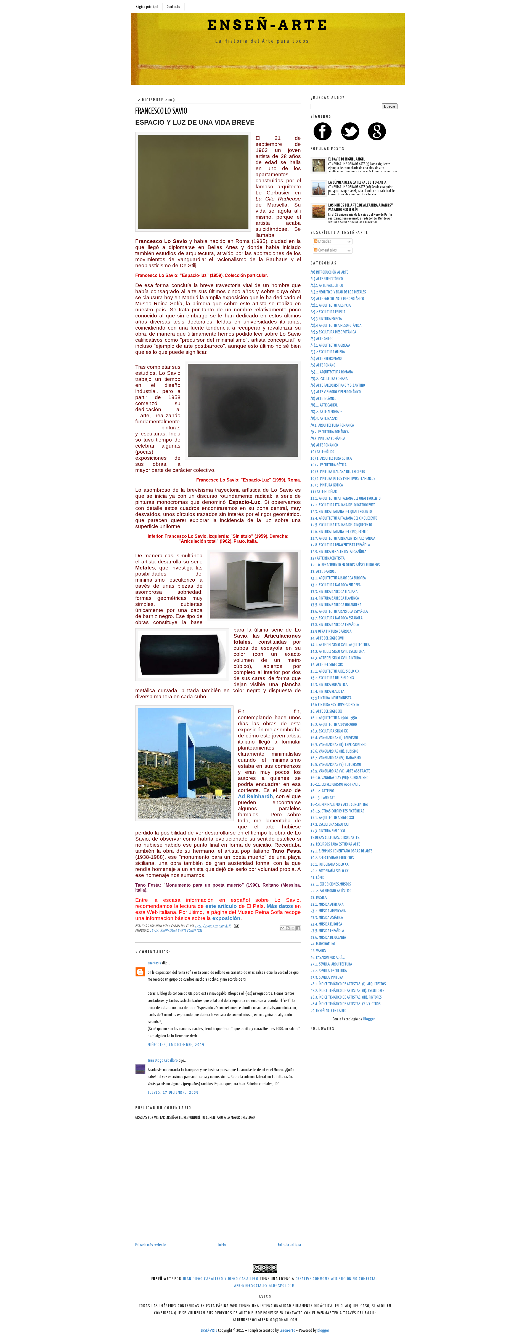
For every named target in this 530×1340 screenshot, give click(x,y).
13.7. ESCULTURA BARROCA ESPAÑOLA (336, 618)
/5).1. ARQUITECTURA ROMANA (332, 372)
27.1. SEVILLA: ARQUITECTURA (331, 964)
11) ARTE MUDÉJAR (324, 492)
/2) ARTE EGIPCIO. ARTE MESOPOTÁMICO (337, 299)
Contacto (173, 7)
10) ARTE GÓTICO (322, 452)
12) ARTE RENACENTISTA (327, 558)
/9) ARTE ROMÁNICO (324, 445)
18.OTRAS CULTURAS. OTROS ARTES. (335, 838)
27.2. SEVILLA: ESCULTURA (329, 971)
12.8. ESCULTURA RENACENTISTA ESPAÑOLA (340, 545)
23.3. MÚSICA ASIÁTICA (327, 918)
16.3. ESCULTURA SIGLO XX (329, 731)
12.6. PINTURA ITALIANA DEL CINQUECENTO (340, 532)
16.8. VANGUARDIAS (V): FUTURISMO (336, 765)
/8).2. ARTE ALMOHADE (326, 412)
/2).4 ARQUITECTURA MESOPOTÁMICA (336, 325)
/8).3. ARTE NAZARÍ (324, 418)
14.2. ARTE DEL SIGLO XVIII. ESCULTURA (337, 651)
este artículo (221, 906)
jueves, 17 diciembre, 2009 (173, 1092)
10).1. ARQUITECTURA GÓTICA (331, 458)
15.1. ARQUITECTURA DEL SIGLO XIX (335, 671)
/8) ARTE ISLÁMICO (323, 399)
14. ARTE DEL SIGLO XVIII (327, 638)
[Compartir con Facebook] (298, 928)
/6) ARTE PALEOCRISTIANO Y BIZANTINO (338, 385)
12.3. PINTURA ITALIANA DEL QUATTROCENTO (341, 512)
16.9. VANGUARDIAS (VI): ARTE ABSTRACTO (340, 771)
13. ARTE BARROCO (323, 571)
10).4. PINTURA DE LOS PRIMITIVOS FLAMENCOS (343, 479)
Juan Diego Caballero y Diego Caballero (220, 1279)
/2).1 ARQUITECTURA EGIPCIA (331, 305)
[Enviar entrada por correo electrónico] (235, 925)
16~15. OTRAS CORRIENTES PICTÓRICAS (337, 811)
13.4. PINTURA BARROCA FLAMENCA (335, 598)
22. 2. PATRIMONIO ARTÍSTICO (331, 891)
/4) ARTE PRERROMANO (326, 359)
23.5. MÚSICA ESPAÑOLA (327, 931)
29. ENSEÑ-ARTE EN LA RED (328, 1011)
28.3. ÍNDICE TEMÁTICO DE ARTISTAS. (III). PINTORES (346, 997)
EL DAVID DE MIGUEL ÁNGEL (346, 159)
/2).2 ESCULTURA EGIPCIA (328, 312)
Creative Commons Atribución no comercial (337, 1279)
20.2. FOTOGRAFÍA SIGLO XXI (330, 871)
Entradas (324, 241)
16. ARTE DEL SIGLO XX (326, 711)
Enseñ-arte (287, 1330)
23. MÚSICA (319, 897)
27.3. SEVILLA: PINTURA (327, 977)
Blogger (369, 1019)
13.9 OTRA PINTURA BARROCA (331, 631)
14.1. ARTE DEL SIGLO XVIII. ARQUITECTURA (340, 645)
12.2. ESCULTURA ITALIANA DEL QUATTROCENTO (343, 505)
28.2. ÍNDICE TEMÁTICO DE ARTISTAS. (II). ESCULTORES (348, 991)
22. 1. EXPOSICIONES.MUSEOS (331, 884)
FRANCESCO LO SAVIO (161, 111)
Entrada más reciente (150, 1245)
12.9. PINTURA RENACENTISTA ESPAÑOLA (338, 552)
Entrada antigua (289, 1245)
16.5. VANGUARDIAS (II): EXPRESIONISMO (339, 745)
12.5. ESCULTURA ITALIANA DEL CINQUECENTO (341, 525)
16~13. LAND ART (323, 798)
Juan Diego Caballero (163, 1060)
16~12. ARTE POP (323, 791)
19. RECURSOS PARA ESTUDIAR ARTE (335, 844)
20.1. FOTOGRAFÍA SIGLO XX (330, 864)
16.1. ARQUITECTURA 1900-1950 (334, 718)
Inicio (222, 1245)
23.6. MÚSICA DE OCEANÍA (328, 937)
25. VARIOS (318, 951)
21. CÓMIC (317, 878)
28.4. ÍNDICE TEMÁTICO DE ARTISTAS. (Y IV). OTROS (346, 1004)
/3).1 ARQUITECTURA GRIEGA (330, 345)
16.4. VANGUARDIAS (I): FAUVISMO (334, 738)
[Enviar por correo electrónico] (282, 928)
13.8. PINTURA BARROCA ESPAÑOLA (335, 625)
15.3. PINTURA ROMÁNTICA (329, 685)
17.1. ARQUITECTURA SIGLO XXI (332, 818)
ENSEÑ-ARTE (268, 25)
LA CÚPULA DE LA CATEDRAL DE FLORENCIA (357, 182)
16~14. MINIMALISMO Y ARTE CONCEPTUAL (176, 930)
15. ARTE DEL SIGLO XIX (327, 665)
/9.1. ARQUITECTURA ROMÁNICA (332, 425)
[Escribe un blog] (287, 928)
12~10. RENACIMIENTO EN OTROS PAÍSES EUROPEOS (345, 565)
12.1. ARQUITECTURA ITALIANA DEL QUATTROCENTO (346, 498)
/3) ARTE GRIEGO (322, 339)
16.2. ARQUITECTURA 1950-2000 (334, 725)
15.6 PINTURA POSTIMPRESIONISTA (335, 705)
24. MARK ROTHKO (323, 944)
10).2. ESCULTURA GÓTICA (328, 465)
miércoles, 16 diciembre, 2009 (176, 1045)
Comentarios (327, 250)
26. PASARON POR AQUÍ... (328, 958)
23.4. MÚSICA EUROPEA (326, 924)
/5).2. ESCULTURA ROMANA (329, 379)
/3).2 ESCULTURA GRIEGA (328, 352)
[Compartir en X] (293, 928)
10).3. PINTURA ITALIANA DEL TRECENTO (338, 472)
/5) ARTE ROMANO (323, 365)
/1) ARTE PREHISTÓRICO (327, 279)
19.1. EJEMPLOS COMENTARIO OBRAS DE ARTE (341, 851)
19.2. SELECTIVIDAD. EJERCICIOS (332, 858)
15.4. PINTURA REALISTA (327, 691)
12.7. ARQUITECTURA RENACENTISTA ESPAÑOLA (343, 538)
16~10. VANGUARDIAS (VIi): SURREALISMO (340, 778)
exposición (226, 918)
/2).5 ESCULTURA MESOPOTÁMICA (333, 332)
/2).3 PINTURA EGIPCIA (326, 319)
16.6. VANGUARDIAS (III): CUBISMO (334, 751)
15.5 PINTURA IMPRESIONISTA (331, 698)
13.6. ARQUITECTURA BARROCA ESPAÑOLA (339, 611)
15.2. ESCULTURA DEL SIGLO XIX (332, 678)
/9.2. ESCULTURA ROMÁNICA (330, 432)
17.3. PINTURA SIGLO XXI (328, 831)
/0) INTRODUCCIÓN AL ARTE (329, 272)
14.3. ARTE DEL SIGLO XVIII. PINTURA (336, 658)
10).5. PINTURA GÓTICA (327, 485)
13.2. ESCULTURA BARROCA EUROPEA (336, 585)
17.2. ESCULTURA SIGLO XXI (330, 824)
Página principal (147, 7)
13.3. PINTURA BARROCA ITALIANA (334, 592)
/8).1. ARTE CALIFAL (324, 405)
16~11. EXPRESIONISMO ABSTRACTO (336, 784)
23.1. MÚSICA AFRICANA (327, 904)
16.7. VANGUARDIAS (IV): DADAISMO (336, 758)
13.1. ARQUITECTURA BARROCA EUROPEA (338, 578)
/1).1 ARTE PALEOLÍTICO (327, 285)
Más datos (280, 906)
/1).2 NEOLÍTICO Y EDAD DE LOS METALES (338, 292)
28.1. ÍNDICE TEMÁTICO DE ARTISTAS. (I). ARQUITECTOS (348, 984)
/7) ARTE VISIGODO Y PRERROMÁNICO (336, 392)
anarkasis (154, 963)
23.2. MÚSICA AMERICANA (328, 911)
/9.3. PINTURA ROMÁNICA (328, 439)
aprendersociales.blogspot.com (264, 1286)
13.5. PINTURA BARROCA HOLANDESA (336, 605)
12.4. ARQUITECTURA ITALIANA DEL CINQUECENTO (344, 518)
